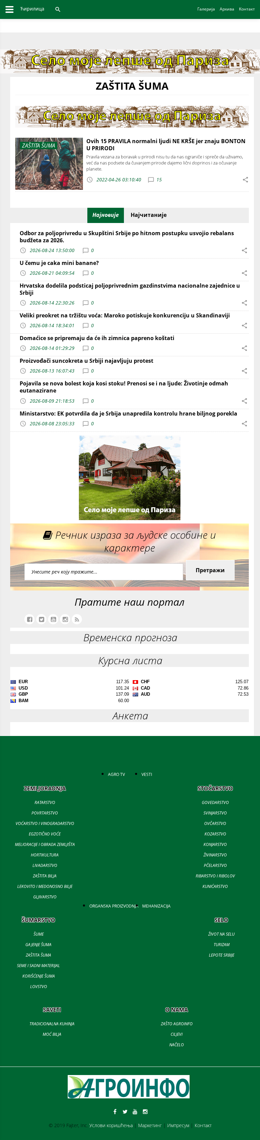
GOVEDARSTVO (215, 802)
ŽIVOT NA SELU (221, 934)
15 (159, 179)
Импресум (178, 1125)
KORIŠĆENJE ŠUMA (38, 976)
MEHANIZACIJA (156, 906)
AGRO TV (116, 774)
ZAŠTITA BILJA (45, 876)
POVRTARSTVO (44, 813)
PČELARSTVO (215, 865)
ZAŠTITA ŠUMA (38, 955)
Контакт (203, 1125)
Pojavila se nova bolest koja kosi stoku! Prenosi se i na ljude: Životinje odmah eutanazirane (124, 387)
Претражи (210, 570)
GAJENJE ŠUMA (38, 944)
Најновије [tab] (105, 215)
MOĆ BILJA (52, 1034)
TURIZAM (222, 944)
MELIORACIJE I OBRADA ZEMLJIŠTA (45, 844)
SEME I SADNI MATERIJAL (38, 965)
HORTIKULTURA (45, 855)
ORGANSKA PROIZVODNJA (113, 906)
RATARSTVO (45, 802)
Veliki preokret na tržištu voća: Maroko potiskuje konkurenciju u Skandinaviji (125, 315)
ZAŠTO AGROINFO (177, 1024)
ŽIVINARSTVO (215, 855)
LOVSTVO (38, 986)
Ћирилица (32, 8)
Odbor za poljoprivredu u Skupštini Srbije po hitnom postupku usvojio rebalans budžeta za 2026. (127, 236)
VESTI (147, 774)
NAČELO (176, 1045)
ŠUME (39, 934)
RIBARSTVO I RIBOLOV (215, 876)
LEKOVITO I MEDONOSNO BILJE (44, 886)
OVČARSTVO (215, 823)
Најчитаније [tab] (149, 215)
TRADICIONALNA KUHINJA (51, 1024)
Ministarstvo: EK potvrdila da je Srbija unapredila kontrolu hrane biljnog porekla (128, 413)
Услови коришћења (111, 1125)
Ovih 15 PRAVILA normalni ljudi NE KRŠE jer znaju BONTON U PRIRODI (165, 144)
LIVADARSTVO (44, 865)
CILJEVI (176, 1034)
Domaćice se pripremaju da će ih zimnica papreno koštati (97, 338)
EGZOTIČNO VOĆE (45, 834)
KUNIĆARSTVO (215, 886)
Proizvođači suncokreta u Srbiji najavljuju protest (86, 360)
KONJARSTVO (215, 844)
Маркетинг (150, 1125)
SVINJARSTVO (215, 813)
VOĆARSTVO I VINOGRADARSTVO (45, 823)
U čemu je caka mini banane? (59, 263)
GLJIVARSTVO (45, 897)
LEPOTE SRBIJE (221, 955)
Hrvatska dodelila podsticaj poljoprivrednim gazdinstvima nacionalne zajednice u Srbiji (130, 289)
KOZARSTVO (215, 834)
